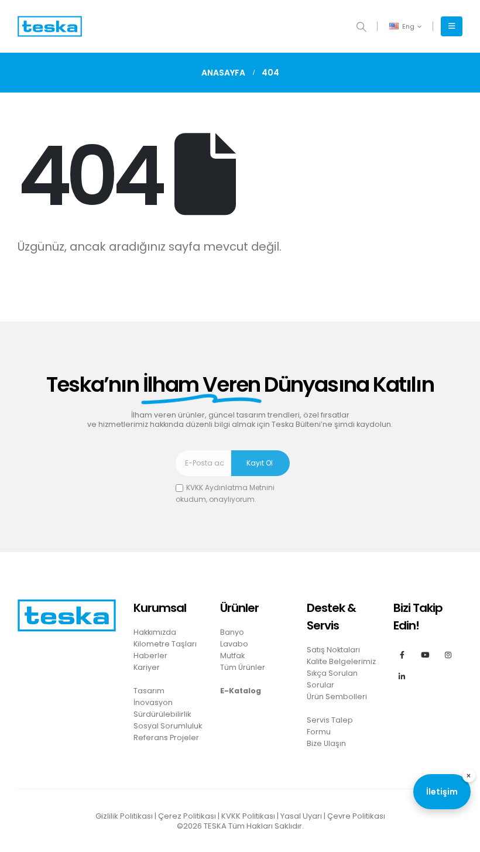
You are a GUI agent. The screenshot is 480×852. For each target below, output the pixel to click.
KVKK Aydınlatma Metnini (230, 487)
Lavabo (234, 644)
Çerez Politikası (187, 816)
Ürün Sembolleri (337, 697)
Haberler (150, 656)
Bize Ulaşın (326, 743)
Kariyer (146, 667)
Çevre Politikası (356, 816)
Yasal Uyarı (301, 816)
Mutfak (232, 656)
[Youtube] (424, 654)
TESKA (215, 826)
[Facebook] (401, 654)
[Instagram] (448, 654)
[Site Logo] (50, 26)
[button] (361, 27)
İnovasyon (153, 702)
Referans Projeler (166, 737)
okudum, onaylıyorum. (225, 493)
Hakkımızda (154, 632)
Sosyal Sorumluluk (167, 726)
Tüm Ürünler (242, 667)
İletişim (442, 792)
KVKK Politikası (248, 816)
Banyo (232, 632)
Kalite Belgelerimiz (341, 661)
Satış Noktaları (333, 650)
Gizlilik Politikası (124, 816)
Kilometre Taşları (165, 644)
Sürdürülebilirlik (162, 714)
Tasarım (148, 691)
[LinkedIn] (401, 676)
